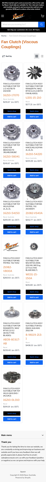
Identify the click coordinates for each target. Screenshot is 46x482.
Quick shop (11, 111)
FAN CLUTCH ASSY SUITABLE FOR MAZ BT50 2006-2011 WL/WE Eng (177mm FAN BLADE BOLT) (34, 264)
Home (4, 36)
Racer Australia (8, 99)
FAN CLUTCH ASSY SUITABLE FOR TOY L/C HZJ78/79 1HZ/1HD (11, 87)
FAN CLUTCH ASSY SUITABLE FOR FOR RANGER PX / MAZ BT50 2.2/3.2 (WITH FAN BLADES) (34, 89)
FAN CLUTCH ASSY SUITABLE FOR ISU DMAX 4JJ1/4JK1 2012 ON (34, 327)
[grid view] (36, 56)
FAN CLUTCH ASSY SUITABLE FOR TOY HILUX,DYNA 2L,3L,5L (11, 205)
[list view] (42, 56)
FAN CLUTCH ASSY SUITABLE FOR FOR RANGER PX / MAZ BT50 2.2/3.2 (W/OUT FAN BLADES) (11, 329)
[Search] (41, 24)
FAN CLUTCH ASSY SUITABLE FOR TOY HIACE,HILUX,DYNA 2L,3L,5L (34, 146)
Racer (28, 102)
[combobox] (19, 24)
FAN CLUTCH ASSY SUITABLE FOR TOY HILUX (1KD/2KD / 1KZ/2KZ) (11, 392)
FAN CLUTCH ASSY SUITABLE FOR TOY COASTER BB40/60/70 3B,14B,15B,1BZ (11, 148)
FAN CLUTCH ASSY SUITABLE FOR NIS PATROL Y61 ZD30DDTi (34, 205)
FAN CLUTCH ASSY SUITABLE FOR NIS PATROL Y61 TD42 (11, 260)
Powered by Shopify (23, 478)
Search (23, 472)
